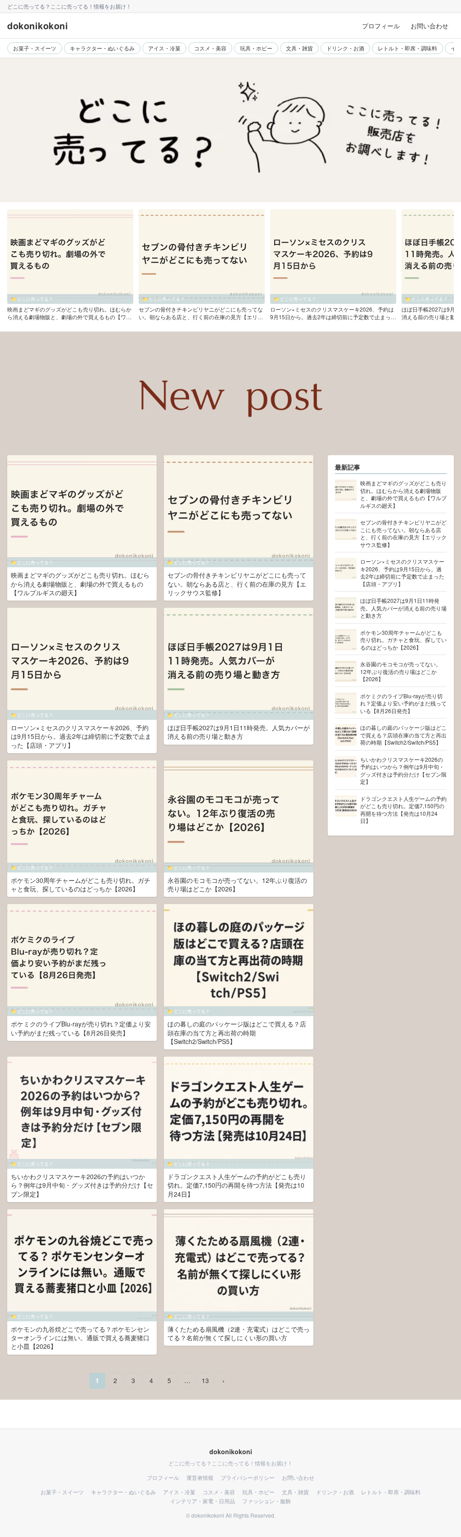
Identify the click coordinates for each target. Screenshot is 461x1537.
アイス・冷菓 (164, 48)
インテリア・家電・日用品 (202, 1501)
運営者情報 (199, 1477)
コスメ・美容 (210, 48)
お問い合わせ (429, 25)
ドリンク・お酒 (345, 48)
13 (205, 1380)
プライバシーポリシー (248, 1477)
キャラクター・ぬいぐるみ (102, 48)
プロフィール (381, 25)
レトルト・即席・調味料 (407, 48)
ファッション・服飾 (266, 1501)
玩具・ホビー (256, 48)
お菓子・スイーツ (34, 48)
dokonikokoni (37, 25)
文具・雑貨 (299, 48)
